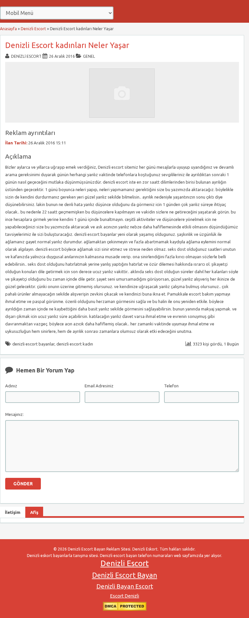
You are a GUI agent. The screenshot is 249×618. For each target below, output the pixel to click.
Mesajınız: (14, 414)
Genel (89, 56)
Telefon (171, 385)
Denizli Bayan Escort (124, 586)
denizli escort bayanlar (33, 344)
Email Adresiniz (99, 385)
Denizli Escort (33, 29)
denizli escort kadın (74, 344)
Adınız (11, 385)
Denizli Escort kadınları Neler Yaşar (67, 45)
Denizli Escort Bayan (124, 575)
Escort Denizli (124, 596)
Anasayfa (8, 29)
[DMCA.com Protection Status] (125, 609)
